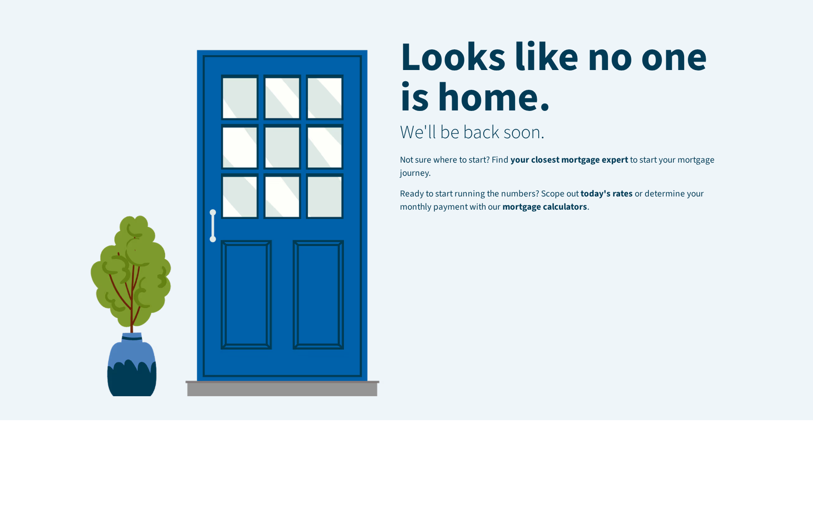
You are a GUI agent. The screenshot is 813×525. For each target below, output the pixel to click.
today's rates (607, 193)
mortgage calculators (544, 206)
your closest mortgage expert (569, 159)
